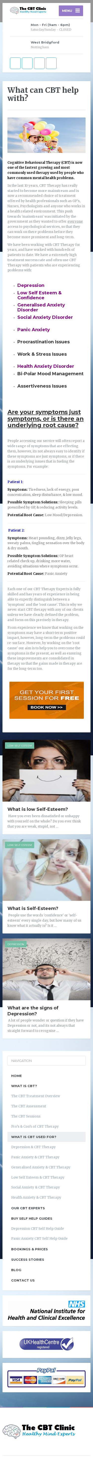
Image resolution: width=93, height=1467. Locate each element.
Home (16, 1076)
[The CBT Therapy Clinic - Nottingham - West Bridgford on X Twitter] (27, 63)
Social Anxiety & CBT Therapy (35, 1187)
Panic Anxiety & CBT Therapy (35, 1157)
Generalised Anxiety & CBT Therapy (40, 1167)
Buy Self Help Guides (31, 1218)
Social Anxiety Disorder (45, 317)
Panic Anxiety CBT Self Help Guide (39, 1238)
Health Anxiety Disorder (45, 366)
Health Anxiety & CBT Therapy (36, 1197)
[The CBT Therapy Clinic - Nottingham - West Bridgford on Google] (39, 63)
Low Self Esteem (19, 745)
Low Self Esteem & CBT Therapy (37, 1177)
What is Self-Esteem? (32, 908)
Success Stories (27, 1259)
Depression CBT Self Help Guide (37, 1229)
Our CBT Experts (28, 1208)
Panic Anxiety (33, 329)
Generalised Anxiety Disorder (41, 307)
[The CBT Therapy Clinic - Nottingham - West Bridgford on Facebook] (15, 63)
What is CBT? (24, 1086)
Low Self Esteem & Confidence (39, 295)
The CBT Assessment (28, 1106)
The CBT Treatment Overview (35, 1096)
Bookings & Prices (29, 1249)
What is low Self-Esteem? (37, 809)
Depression (30, 285)
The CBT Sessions (25, 1116)
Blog (16, 1270)
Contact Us (23, 1280)
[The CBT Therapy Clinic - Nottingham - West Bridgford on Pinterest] (51, 63)
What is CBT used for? (33, 1137)
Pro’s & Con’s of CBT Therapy (35, 1126)
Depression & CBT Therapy (33, 1147)
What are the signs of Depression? (33, 1011)
